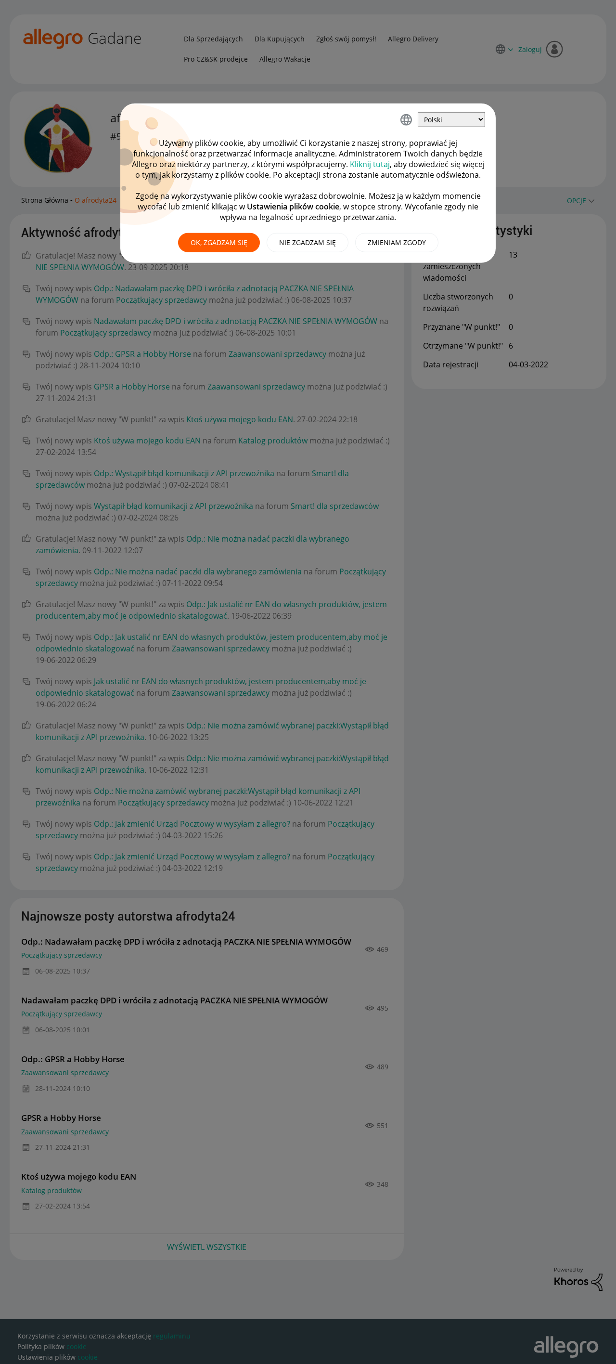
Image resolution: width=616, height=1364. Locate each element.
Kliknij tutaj (370, 164)
